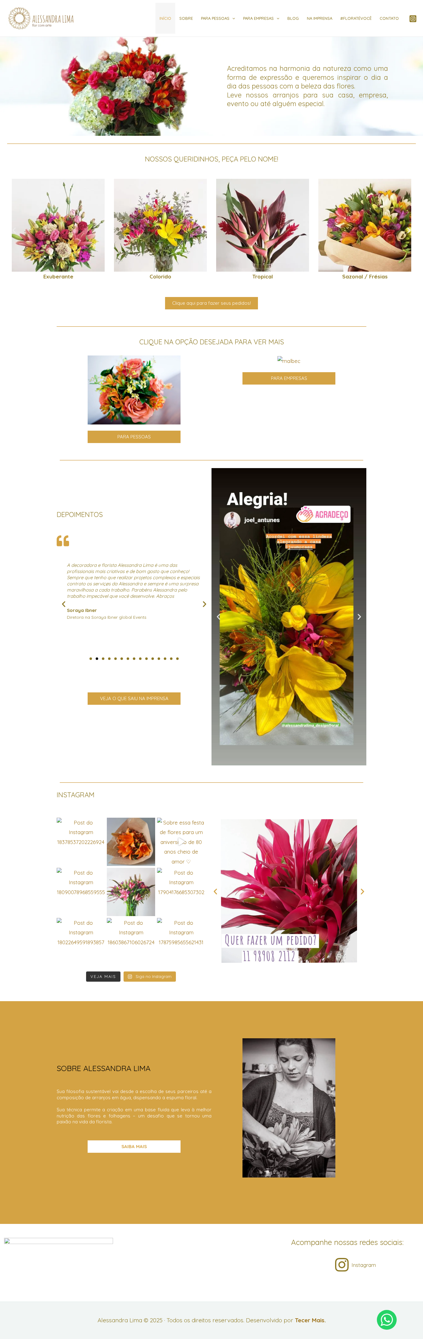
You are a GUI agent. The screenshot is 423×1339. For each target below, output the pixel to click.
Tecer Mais (310, 1320)
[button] (14, 230)
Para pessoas (215, 18)
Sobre (186, 18)
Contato (389, 18)
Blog (293, 18)
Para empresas (258, 18)
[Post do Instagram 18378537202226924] (81, 842)
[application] (232, 18)
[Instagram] (413, 19)
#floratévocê (356, 18)
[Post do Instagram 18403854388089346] (131, 842)
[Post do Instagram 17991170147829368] (131, 892)
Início (165, 18)
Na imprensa (319, 18)
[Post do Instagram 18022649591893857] (81, 942)
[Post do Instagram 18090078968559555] (81, 892)
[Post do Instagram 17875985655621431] (181, 942)
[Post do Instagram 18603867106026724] (131, 942)
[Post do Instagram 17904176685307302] (181, 892)
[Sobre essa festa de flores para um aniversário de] (181, 842)
